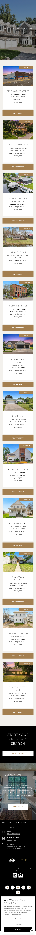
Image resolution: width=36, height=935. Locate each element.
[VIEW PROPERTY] (18, 111)
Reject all (18, 918)
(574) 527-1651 (12, 840)
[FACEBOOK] (7, 888)
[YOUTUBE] (23, 888)
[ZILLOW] (18, 892)
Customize (18, 924)
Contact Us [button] (18, 807)
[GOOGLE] (29, 888)
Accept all (18, 929)
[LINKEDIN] (18, 888)
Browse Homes (18, 753)
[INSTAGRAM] (13, 888)
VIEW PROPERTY (18, 113)
